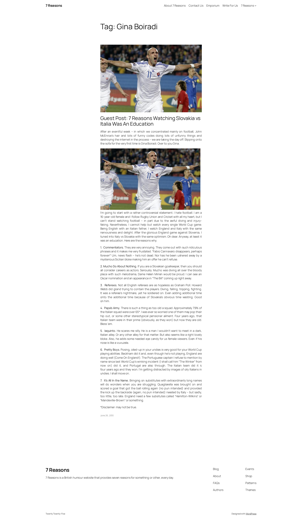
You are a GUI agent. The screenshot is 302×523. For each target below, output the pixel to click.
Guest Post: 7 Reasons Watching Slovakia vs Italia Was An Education (150, 121)
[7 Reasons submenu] (255, 5)
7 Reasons (54, 5)
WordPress (251, 513)
